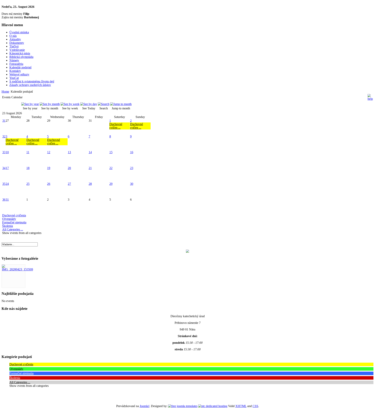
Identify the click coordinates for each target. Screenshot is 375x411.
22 (110, 168)
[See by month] (50, 104)
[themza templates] (182, 406)
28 (90, 183)
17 (7, 168)
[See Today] (88, 104)
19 (48, 168)
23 (131, 168)
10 (7, 152)
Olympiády (9, 219)
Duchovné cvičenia (14, 215)
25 (27, 183)
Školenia (7, 226)
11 (27, 152)
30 (131, 183)
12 (48, 152)
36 (3, 199)
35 (3, 183)
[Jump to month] (121, 104)
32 (3, 136)
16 (131, 152)
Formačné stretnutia (14, 222)
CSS (255, 406)
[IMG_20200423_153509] (17, 269)
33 (3, 152)
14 (90, 152)
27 (69, 183)
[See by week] (70, 104)
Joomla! (144, 406)
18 (27, 168)
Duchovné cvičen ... (115, 125)
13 (69, 152)
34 (3, 168)
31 (3, 120)
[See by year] (30, 104)
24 (7, 183)
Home (5, 91)
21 (90, 168)
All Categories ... (12, 229)
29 (110, 183)
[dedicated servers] (212, 406)
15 (110, 152)
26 (48, 183)
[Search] (103, 104)
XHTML (240, 406)
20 (69, 168)
